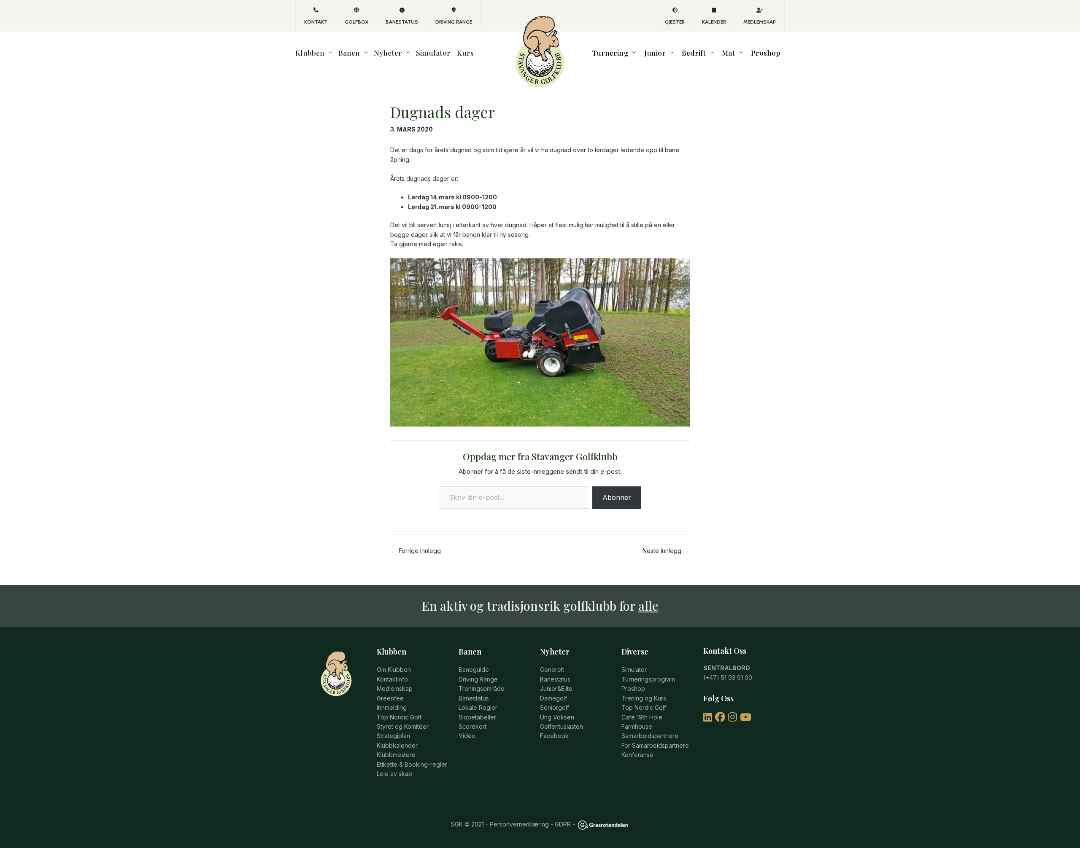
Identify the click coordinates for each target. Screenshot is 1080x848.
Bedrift (694, 52)
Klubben (309, 52)
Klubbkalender (397, 745)
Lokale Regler (478, 707)
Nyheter (388, 52)
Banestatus (402, 22)
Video (467, 735)
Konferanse (637, 754)
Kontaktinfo (392, 679)
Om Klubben (394, 669)
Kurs (465, 52)
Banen (349, 52)
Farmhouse (636, 726)
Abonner (616, 497)
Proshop (765, 52)
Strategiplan (393, 735)
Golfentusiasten (561, 726)
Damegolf (553, 698)
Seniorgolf (554, 707)
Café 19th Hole (641, 717)
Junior (655, 52)
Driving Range (453, 22)
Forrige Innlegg (416, 551)
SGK (457, 824)
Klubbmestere (396, 754)
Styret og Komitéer (403, 726)
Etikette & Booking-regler (412, 764)
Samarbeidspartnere (649, 735)
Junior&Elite (556, 688)
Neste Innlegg (666, 551)
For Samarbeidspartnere (655, 745)
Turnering (610, 52)
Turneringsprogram (648, 679)
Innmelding (392, 707)
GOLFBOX (356, 22)
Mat (728, 52)
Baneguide (474, 669)
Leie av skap (394, 773)
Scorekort (472, 726)
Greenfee (390, 698)
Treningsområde (482, 688)
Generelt (552, 669)
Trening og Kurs (643, 698)
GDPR (563, 824)
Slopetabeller (477, 717)
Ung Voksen (557, 717)
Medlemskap (759, 22)
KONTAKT (315, 22)
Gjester (675, 22)
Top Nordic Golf (399, 717)
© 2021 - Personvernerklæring (506, 824)
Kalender (714, 22)
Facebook (554, 735)
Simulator (433, 52)
